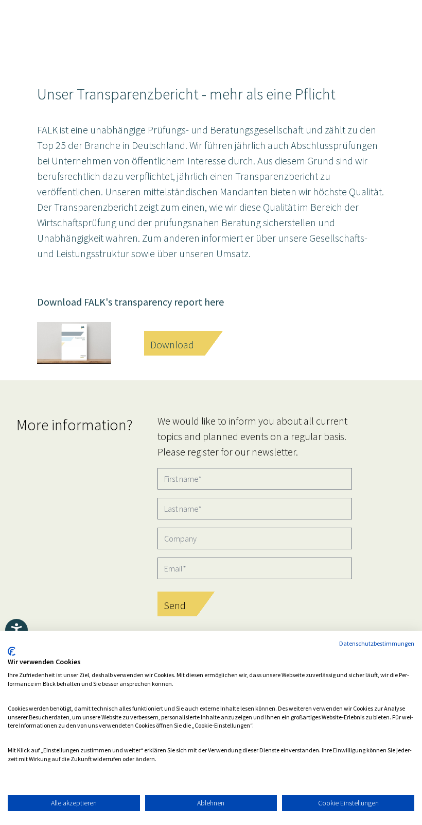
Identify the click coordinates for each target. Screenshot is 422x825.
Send (175, 605)
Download (172, 344)
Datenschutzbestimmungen (376, 643)
